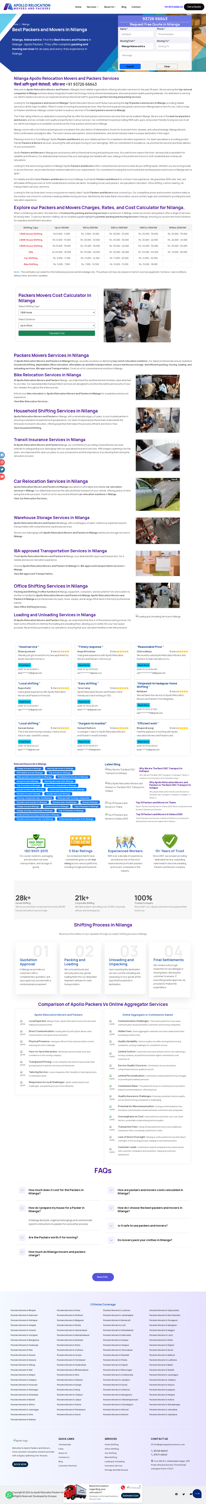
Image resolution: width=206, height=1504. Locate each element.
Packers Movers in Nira (68, 1374)
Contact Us (63, 1457)
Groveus (52, 1496)
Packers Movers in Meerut (162, 1355)
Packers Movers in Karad (115, 1384)
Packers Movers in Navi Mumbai (164, 1315)
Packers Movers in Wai (22, 1370)
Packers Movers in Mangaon (163, 1325)
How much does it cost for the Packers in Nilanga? (56, 1191)
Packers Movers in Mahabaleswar (73, 1335)
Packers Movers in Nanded (116, 1355)
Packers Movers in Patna (69, 1404)
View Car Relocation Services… (31, 498)
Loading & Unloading (115, 1461)
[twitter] (184, 1494)
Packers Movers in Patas (115, 1360)
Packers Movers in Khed (161, 1340)
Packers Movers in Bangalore (25, 1340)
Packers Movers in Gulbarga (24, 1345)
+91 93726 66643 (81, 84)
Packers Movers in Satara (161, 1384)
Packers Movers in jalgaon (162, 1389)
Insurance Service (113, 1465)
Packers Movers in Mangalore (117, 1394)
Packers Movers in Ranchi (115, 1414)
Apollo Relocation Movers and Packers (48, 89)
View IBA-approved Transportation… (34, 573)
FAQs (60, 1448)
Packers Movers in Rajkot (161, 1345)
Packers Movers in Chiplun (70, 1394)
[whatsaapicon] (9, 1494)
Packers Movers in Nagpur (162, 1330)
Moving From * (127, 41)
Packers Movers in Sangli (69, 1384)
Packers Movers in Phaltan (70, 1315)
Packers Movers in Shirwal (116, 1409)
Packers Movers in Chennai (116, 1389)
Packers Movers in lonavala (24, 1384)
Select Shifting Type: (29, 306)
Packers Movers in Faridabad (71, 1360)
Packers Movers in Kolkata (70, 1379)
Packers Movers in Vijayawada (164, 1310)
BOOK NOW (20, 1464)
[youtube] (191, 1494)
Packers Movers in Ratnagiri (24, 1389)
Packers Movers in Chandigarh (118, 1404)
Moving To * (163, 41)
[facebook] (176, 1494)
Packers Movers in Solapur (116, 1345)
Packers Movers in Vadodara (163, 1414)
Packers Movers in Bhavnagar (117, 1370)
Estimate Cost (130, 1495)
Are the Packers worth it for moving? (53, 1237)
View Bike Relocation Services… (31, 401)
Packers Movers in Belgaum (70, 1320)
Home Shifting (112, 1444)
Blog (123, 6)
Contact (136, 6)
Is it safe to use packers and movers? (143, 1225)
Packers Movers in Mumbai (70, 1340)
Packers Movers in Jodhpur (162, 1379)
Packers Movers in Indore (161, 1399)
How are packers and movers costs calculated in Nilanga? (150, 1191)
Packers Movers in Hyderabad (71, 1364)
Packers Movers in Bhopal (23, 1310)
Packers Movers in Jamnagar (25, 1409)
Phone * (161, 29)
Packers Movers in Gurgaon (24, 1335)
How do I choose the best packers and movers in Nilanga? (150, 1209)
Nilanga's (74, 89)
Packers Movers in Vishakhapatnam (120, 1399)
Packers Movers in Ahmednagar (164, 1404)
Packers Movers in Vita (22, 1414)
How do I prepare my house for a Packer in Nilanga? (57, 1209)
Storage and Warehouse (116, 1470)
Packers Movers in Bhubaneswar (73, 1370)
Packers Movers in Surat (161, 1350)
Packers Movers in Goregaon (163, 1320)
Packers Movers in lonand (23, 1330)
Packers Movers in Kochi (69, 1414)
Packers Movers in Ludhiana (163, 1360)
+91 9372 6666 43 (173, 6)
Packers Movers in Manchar (24, 1315)
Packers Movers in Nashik (161, 1370)
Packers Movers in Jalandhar (163, 1409)
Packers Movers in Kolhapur (24, 1320)
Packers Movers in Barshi (23, 1399)
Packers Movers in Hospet (23, 1325)
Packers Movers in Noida (69, 1325)
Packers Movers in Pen (22, 1350)
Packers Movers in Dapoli (115, 1364)
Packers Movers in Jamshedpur (118, 1315)
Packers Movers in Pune (68, 1310)
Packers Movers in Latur (161, 1335)
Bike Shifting (111, 1457)
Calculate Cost (56, 333)
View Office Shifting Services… (30, 606)
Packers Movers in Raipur (23, 1374)
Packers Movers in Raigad (162, 1394)
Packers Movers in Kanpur (116, 1340)
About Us (109, 6)
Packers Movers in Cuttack (70, 1350)
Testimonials (64, 1444)
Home (78, 6)
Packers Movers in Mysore (23, 1360)
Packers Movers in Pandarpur (71, 1409)
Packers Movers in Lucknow (116, 1310)
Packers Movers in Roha (68, 1345)
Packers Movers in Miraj (68, 1389)
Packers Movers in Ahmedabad (118, 1330)
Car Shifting (110, 1453)
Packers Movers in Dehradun (117, 1335)
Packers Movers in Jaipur (69, 1399)
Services (92, 6)
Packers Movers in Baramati (117, 1320)
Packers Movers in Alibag (23, 1364)
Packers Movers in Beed (161, 1364)
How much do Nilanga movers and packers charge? (57, 1253)
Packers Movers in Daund (23, 1355)
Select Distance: (27, 319)
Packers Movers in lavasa (69, 1355)
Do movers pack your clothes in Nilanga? (145, 1240)
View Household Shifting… (28, 427)
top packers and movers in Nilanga (49, 102)
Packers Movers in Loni (114, 1325)
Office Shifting (112, 1448)
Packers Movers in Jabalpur (116, 1379)
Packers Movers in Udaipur (24, 1379)
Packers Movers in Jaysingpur (163, 1374)
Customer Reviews (67, 1465)
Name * (124, 29)
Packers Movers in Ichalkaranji (118, 1374)
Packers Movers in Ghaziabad (117, 1350)
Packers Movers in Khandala (24, 1394)
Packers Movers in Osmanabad (72, 1330)
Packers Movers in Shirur (23, 1404)
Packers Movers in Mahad (23, 1419)
